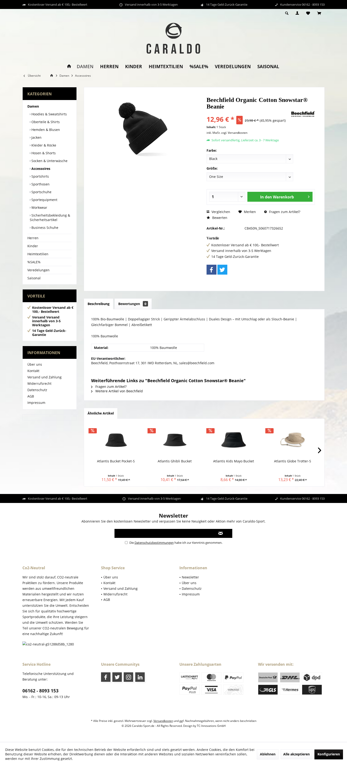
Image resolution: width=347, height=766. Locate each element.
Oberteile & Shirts (45, 122)
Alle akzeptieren (296, 754)
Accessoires (40, 168)
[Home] (69, 66)
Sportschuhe (40, 192)
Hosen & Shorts (43, 153)
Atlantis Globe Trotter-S (292, 461)
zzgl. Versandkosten (234, 133)
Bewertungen (132, 303)
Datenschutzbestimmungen (154, 542)
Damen (33, 106)
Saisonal (34, 278)
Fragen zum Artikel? (284, 211)
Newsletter (190, 577)
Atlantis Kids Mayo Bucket (233, 461)
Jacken (36, 137)
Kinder (32, 246)
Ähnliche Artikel (101, 413)
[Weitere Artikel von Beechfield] (303, 114)
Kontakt (33, 370)
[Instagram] (128, 677)
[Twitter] (222, 270)
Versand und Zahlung (44, 377)
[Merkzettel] (308, 13)
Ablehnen (267, 754)
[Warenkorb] (319, 13)
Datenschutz (37, 390)
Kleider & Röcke (43, 145)
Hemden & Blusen (45, 129)
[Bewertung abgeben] (248, 113)
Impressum (36, 402)
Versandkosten (163, 721)
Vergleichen (220, 211)
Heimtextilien (37, 254)
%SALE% (34, 262)
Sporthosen (40, 184)
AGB (30, 396)
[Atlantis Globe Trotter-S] (293, 439)
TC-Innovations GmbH (211, 726)
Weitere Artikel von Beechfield (118, 391)
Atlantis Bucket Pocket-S (116, 461)
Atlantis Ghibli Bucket (175, 461)
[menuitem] (319, 13)
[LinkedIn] (140, 677)
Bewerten (219, 217)
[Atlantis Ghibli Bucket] (175, 439)
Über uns (34, 364)
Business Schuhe (44, 227)
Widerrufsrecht (39, 383)
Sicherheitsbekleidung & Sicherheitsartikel (50, 217)
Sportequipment (43, 199)
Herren (32, 238)
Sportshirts (39, 176)
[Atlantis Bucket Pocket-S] (116, 439)
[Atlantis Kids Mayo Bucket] (234, 439)
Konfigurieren (328, 754)
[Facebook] (211, 270)
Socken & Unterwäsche (49, 161)
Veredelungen (38, 270)
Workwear (38, 207)
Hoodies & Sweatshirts (48, 114)
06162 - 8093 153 (40, 691)
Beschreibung (99, 303)
